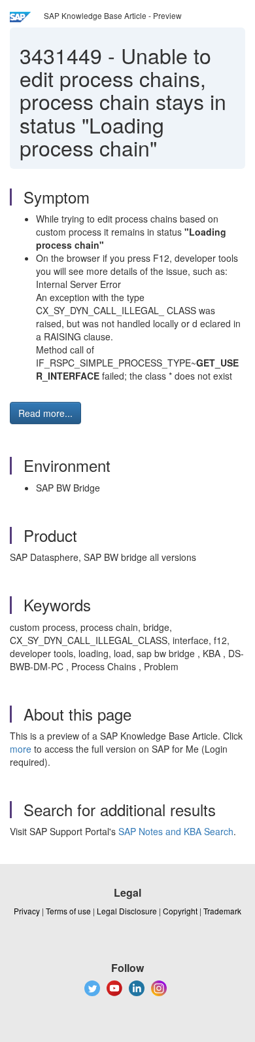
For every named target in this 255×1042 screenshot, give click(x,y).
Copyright (180, 910)
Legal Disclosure (127, 910)
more (20, 748)
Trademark (222, 910)
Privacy (27, 910)
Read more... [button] (45, 413)
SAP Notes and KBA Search (175, 831)
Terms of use (68, 910)
